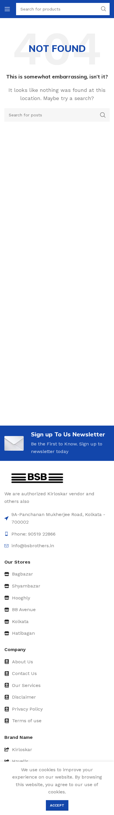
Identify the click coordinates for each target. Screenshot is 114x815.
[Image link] (37, 478)
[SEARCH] (103, 115)
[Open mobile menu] (7, 9)
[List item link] (57, 574)
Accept (57, 805)
